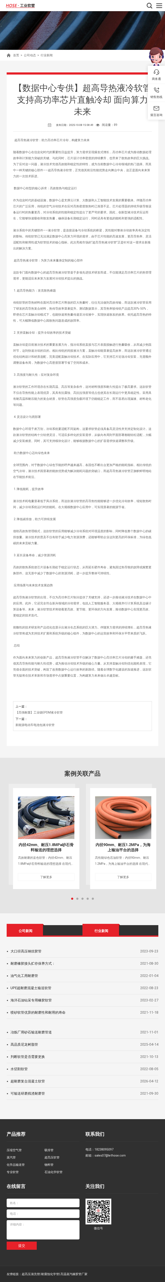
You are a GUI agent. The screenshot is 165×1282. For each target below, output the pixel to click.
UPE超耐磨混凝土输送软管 (31, 988)
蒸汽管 (11, 1157)
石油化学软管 (53, 1172)
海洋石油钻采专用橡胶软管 (31, 1000)
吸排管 (48, 1150)
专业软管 (13, 1172)
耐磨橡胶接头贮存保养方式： (33, 963)
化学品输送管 (16, 1164)
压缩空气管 (14, 1150)
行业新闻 (47, 55)
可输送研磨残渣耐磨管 (28, 1093)
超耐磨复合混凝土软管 (28, 1081)
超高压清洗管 (31, 1274)
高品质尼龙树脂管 (24, 1044)
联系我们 (95, 1134)
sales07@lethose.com (110, 1155)
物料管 (48, 1164)
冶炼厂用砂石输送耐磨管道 (31, 1032)
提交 (21, 1246)
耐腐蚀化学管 (50, 1274)
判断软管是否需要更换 (28, 1057)
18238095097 (104, 1149)
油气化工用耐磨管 (24, 976)
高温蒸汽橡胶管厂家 (73, 1274)
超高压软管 (52, 1157)
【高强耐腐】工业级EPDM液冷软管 (39, 712)
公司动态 (30, 55)
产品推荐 (16, 1134)
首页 (16, 55)
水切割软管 (19, 1069)
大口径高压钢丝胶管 (26, 951)
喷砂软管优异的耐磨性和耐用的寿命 (38, 1012)
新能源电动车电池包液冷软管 (35, 725)
